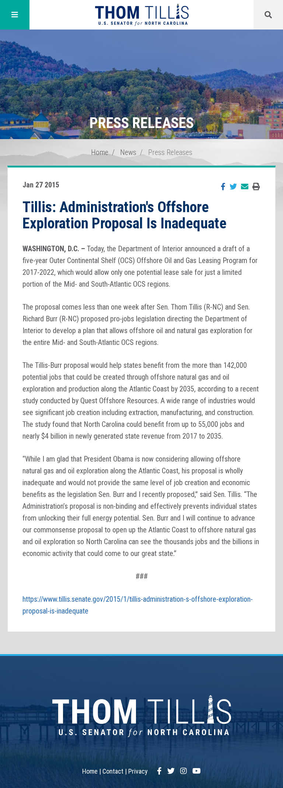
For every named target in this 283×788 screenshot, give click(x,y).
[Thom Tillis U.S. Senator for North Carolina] (142, 15)
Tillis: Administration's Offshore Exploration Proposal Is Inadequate (124, 215)
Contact (112, 771)
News (128, 152)
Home (99, 152)
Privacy (138, 771)
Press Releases (170, 152)
